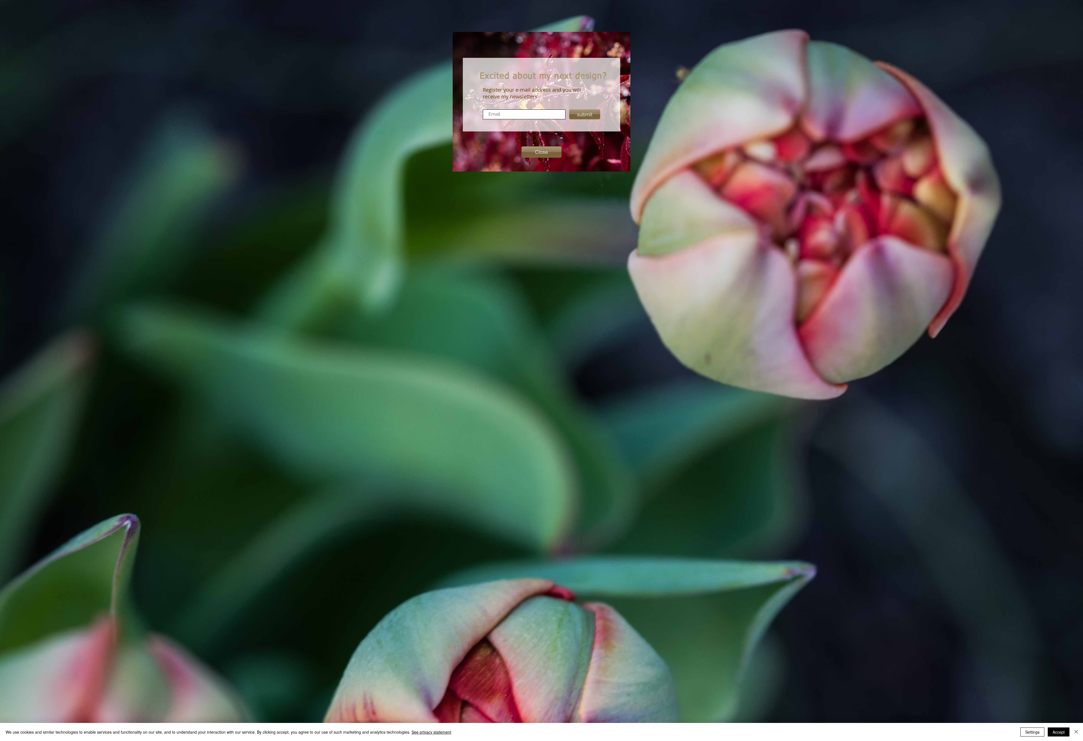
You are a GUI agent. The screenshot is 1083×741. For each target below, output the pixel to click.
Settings (1032, 732)
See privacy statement (431, 732)
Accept (1059, 732)
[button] (541, 152)
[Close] (1076, 731)
